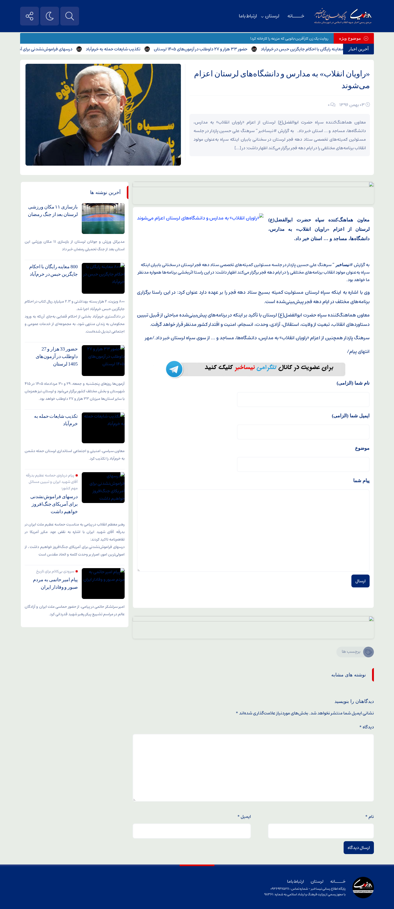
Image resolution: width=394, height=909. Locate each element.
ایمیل (244, 816)
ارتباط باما (248, 16)
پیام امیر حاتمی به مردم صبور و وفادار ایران (55, 583)
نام (369, 816)
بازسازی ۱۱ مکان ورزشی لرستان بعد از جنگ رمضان (53, 210)
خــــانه (295, 16)
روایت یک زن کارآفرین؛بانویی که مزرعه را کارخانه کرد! (289, 38)
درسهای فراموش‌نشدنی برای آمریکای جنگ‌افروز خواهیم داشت (54, 504)
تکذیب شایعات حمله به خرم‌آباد (129, 49)
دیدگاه (366, 727)
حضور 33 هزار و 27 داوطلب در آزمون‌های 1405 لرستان (216, 49)
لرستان (272, 16)
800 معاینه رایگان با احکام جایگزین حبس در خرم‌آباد (322, 49)
